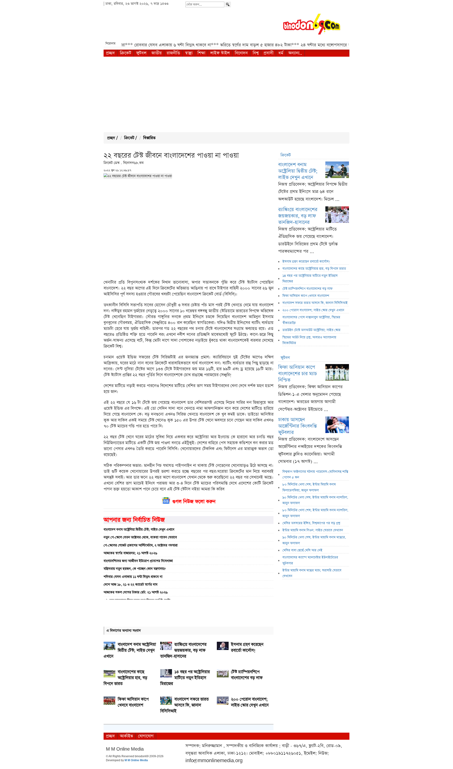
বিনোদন (241, 53)
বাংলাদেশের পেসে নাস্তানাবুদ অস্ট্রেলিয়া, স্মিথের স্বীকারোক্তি (311, 320)
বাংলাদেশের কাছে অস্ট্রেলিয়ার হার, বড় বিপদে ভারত (314, 268)
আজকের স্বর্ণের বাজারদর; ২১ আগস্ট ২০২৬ (130, 553)
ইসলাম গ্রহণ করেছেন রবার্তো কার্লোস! (306, 261)
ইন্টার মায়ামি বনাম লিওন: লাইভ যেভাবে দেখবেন (312, 530)
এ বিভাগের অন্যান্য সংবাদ (123, 630)
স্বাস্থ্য (189, 53)
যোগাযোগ (146, 736)
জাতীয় (156, 53)
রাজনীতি (173, 53)
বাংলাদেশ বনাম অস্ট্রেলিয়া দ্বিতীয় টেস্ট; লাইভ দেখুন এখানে (139, 529)
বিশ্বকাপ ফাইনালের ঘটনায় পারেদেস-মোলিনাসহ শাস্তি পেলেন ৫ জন (315, 474)
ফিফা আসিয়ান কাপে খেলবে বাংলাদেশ (305, 295)
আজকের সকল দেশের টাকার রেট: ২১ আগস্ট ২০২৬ (136, 592)
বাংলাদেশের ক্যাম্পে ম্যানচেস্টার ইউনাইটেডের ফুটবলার (310, 560)
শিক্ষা (201, 53)
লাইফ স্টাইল (220, 53)
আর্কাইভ (126, 736)
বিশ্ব (256, 53)
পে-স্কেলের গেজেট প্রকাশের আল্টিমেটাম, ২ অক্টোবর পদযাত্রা (140, 545)
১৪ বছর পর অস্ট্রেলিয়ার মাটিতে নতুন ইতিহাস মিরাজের (310, 278)
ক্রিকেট (125, 53)
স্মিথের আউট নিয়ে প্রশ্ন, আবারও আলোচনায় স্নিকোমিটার (309, 340)
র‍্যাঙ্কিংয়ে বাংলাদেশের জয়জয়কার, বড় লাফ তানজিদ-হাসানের (297, 216)
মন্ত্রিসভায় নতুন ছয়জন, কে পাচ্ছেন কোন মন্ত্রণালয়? (134, 568)
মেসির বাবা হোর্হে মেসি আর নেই (302, 550)
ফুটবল (141, 53)
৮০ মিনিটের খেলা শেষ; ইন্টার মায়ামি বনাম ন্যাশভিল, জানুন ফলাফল (315, 513)
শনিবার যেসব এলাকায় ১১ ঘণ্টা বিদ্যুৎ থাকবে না (133, 576)
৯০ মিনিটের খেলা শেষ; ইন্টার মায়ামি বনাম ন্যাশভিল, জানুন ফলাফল (315, 500)
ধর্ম (280, 53)
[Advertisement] (226, 94)
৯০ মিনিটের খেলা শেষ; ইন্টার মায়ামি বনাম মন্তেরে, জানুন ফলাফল (314, 540)
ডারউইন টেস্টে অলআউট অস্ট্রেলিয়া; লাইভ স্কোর (311, 330)
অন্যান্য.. (295, 53)
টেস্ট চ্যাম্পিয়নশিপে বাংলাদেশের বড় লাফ (307, 288)
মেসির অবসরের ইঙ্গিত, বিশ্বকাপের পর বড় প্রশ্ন (311, 523)
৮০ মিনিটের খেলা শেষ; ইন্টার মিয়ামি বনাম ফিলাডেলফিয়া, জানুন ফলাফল (309, 487)
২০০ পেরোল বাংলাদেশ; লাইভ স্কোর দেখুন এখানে (313, 310)
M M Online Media (136, 760)
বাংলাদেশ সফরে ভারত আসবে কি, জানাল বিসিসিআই (315, 303)
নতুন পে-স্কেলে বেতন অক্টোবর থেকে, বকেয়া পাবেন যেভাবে (140, 537)
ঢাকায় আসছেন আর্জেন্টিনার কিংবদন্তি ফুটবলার (297, 426)
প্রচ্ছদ (110, 53)
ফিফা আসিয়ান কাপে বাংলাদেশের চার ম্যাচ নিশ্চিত (297, 373)
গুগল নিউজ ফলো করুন (193, 501)
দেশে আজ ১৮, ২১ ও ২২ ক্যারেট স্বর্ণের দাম (130, 584)
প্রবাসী (268, 53)
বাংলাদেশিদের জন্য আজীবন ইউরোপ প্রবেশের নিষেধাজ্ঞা (138, 561)
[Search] (228, 4)
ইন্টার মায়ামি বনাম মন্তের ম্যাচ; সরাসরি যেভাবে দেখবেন (311, 573)
